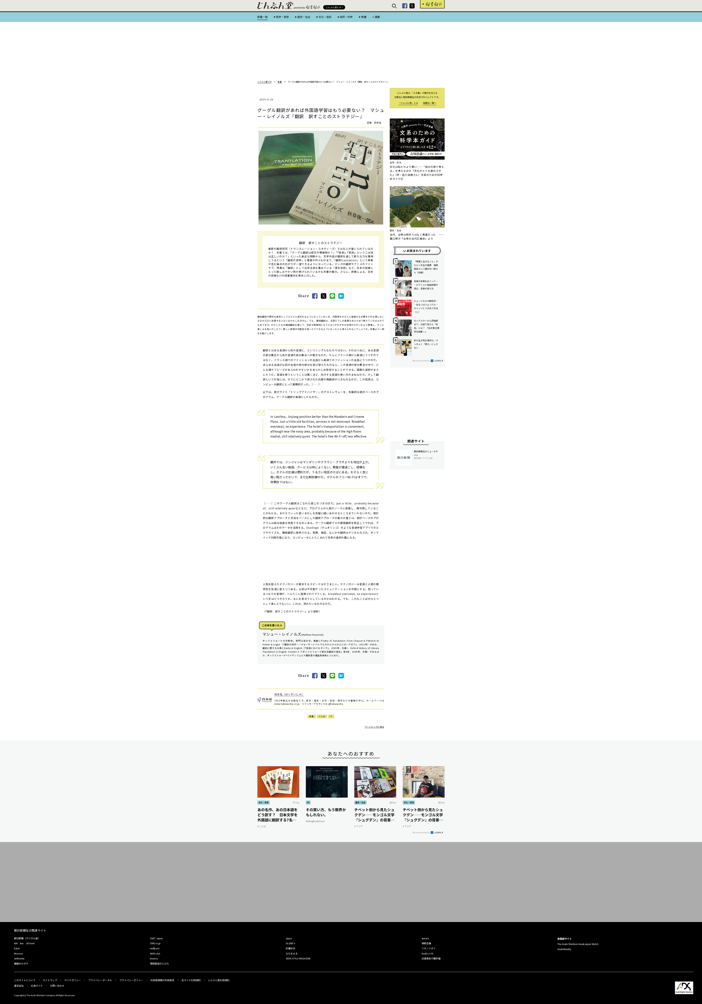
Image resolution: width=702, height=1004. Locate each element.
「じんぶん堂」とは (408, 102)
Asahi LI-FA (427, 953)
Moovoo (18, 953)
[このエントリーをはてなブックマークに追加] (341, 296)
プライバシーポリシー (131, 980)
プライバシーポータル (100, 980)
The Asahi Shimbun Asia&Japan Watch (577, 944)
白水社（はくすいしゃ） (289, 694)
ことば (322, 716)
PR (308, 802)
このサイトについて (24, 980)
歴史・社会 (303, 17)
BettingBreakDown (315, 821)
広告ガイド (37, 985)
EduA (17, 948)
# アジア (358, 826)
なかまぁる (292, 953)
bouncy (154, 958)
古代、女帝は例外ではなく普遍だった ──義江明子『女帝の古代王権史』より (417, 236)
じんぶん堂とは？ (334, 7)
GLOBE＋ (291, 943)
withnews (19, 958)
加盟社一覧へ (429, 102)
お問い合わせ (57, 985)
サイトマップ (50, 980)
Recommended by (421, 360)
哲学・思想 (282, 17)
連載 (377, 17)
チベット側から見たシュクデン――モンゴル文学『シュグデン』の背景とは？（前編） (423, 814)
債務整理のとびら (159, 963)
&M (16, 943)
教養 (363, 17)
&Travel (30, 943)
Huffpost (154, 948)
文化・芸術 (325, 17)
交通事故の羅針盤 (431, 958)
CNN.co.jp (155, 943)
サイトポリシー (72, 980)
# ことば (261, 826)
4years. (426, 938)
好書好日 (432, 4)
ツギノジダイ (429, 948)
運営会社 (19, 985)
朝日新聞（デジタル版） (27, 938)
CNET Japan (156, 938)
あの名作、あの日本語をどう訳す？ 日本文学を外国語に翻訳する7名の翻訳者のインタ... (277, 814)
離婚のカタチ (21, 963)
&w (21, 943)
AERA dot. (155, 953)
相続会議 (426, 943)
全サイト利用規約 (191, 980)
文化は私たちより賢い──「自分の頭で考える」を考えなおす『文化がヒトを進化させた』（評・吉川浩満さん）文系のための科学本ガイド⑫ (417, 173)
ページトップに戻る (374, 726)
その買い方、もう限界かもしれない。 (326, 812)
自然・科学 (346, 17)
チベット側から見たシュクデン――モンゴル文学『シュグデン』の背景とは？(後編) (374, 814)
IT (331, 716)
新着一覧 (262, 17)
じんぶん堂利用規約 (218, 980)
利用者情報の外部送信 (162, 980)
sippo (289, 938)
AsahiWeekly (564, 949)
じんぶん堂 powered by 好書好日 (275, 5)
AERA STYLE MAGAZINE (298, 958)
